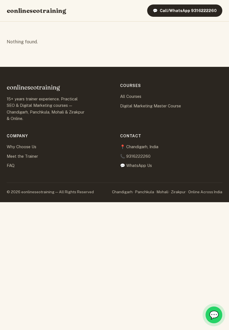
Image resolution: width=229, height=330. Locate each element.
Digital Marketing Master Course (150, 105)
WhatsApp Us (139, 165)
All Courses (130, 96)
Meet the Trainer (22, 156)
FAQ (11, 165)
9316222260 (138, 156)
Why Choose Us (21, 146)
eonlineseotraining (36, 11)
